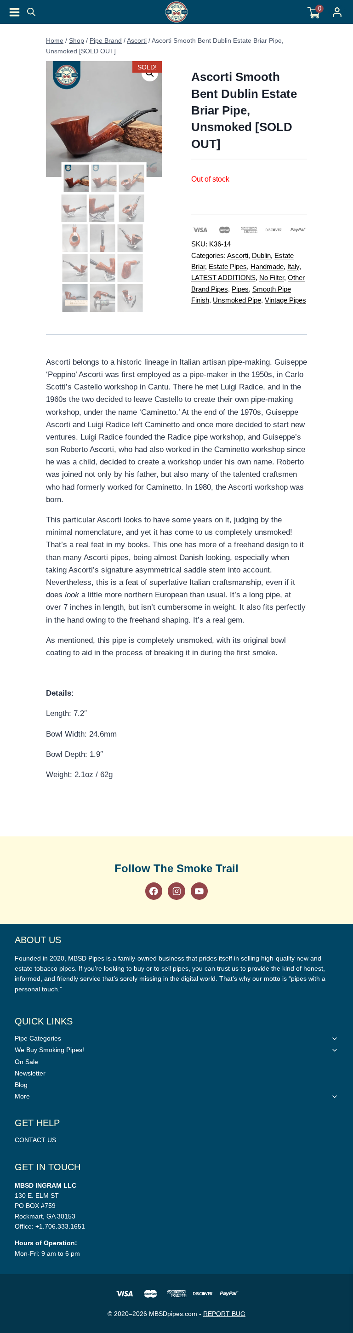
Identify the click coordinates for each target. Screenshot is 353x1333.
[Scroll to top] (341, 807)
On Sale (26, 1061)
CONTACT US (35, 1140)
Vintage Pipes (285, 300)
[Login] (337, 12)
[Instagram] (176, 890)
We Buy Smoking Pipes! (49, 1049)
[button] (150, 73)
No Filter (271, 277)
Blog (21, 1084)
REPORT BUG (224, 1313)
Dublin (261, 255)
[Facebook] (153, 890)
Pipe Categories (38, 1038)
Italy (293, 266)
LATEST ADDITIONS (223, 277)
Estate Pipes (228, 266)
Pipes (240, 289)
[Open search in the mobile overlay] (31, 12)
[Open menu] (14, 12)
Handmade (267, 266)
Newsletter (30, 1073)
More (22, 1096)
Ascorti (237, 255)
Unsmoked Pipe (237, 300)
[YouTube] (199, 890)
